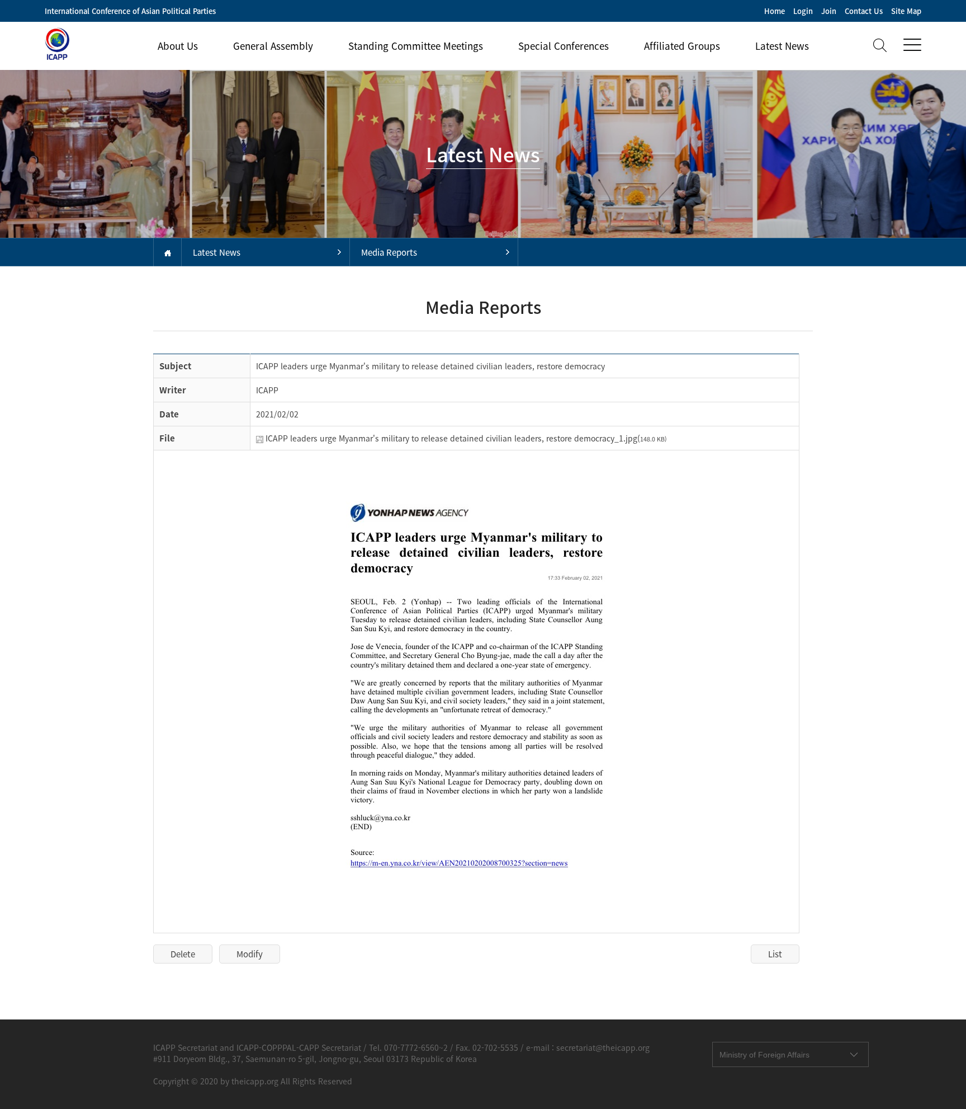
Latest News (782, 46)
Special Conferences (563, 46)
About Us (178, 46)
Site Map (906, 11)
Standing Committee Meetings (415, 46)
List (775, 954)
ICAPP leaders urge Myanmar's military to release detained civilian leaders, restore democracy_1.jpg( (466, 438)
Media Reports (389, 252)
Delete (183, 954)
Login (803, 11)
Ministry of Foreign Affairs (764, 1054)
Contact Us (864, 11)
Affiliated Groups (682, 46)
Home (774, 11)
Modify (249, 954)
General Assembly (273, 46)
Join (828, 11)
